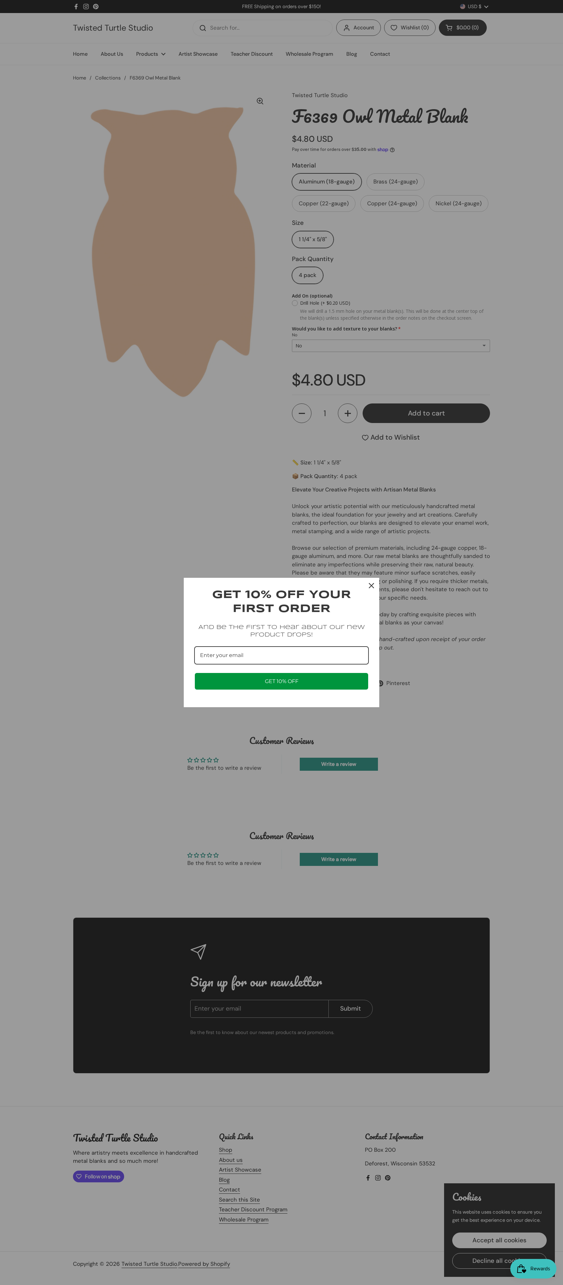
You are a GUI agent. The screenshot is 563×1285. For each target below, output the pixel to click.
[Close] (371, 585)
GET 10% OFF (281, 681)
